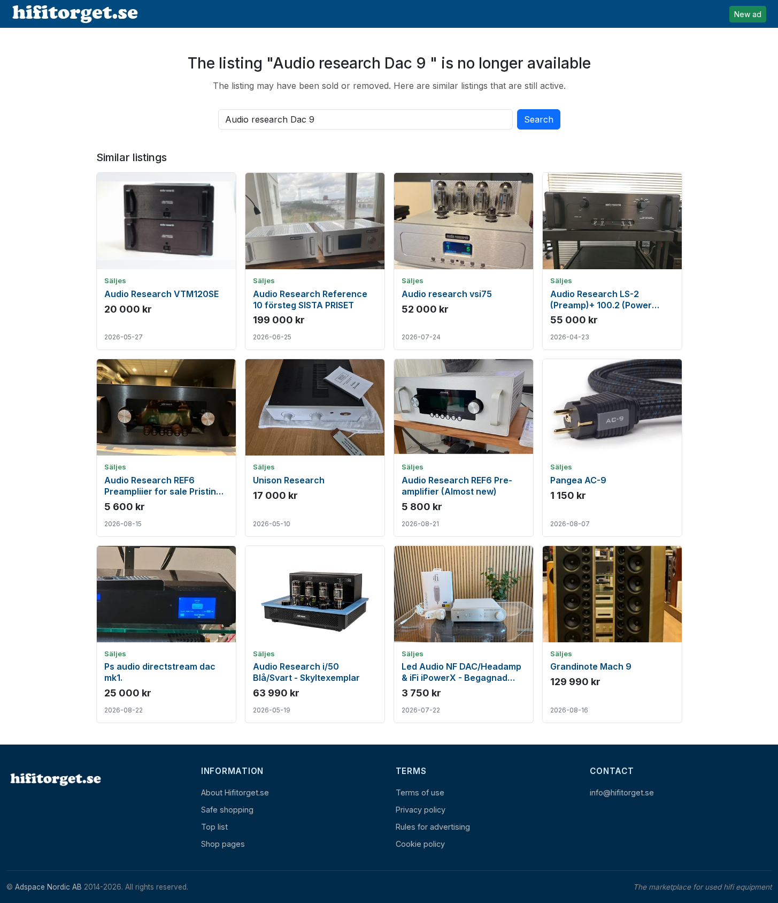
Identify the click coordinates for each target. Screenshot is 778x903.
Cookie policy (420, 843)
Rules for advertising (433, 826)
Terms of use (420, 792)
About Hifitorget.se (235, 792)
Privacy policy (420, 809)
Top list (214, 826)
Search (538, 119)
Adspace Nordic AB (48, 887)
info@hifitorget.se (622, 792)
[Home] (54, 779)
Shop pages (223, 843)
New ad (747, 14)
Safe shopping (227, 809)
